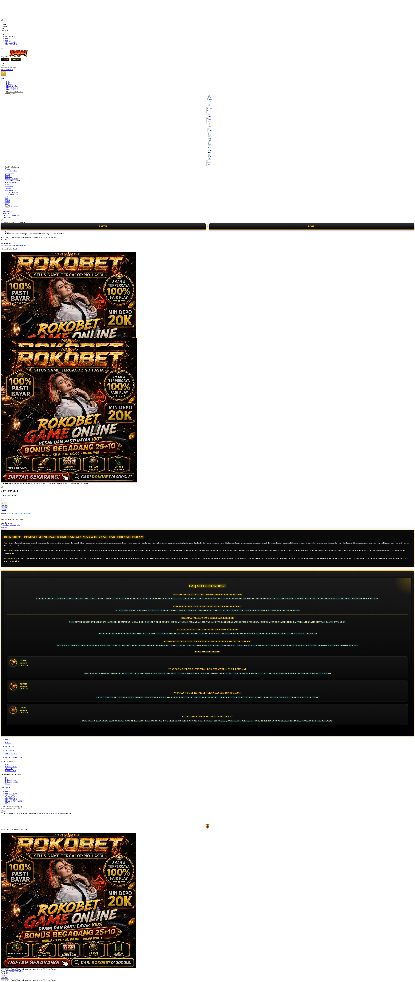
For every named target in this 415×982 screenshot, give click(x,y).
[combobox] (11, 68)
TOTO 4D (7, 217)
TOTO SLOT (10, 750)
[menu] (207, 145)
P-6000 (7, 175)
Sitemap (8, 784)
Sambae (8, 188)
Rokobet (8, 38)
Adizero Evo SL (10, 190)
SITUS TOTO (10, 746)
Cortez (7, 169)
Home (7, 232)
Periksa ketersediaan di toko (10, 525)
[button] (5, 342)
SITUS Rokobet (10, 42)
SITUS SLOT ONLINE (11, 215)
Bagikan (4, 527)
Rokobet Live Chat (11, 782)
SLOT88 (8, 803)
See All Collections (11, 179)
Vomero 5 (8, 177)
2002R (7, 200)
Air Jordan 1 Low (11, 171)
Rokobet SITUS (10, 771)
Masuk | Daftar (10, 36)
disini (70, 483)
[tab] (207, 78)
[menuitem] (9, 82)
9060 (7, 204)
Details (3, 529)
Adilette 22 (9, 186)
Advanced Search (7, 70)
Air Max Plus (9, 173)
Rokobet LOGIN (11, 767)
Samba (7, 184)
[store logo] (18, 57)
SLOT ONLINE (11, 44)
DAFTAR (103, 226)
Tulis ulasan (27, 513)
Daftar (16, 59)
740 (6, 198)
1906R (7, 202)
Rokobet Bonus (10, 780)
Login (5, 59)
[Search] (3, 73)
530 (6, 196)
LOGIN (311, 226)
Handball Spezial (11, 182)
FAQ (7, 778)
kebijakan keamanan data (48, 813)
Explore (3, 78)
